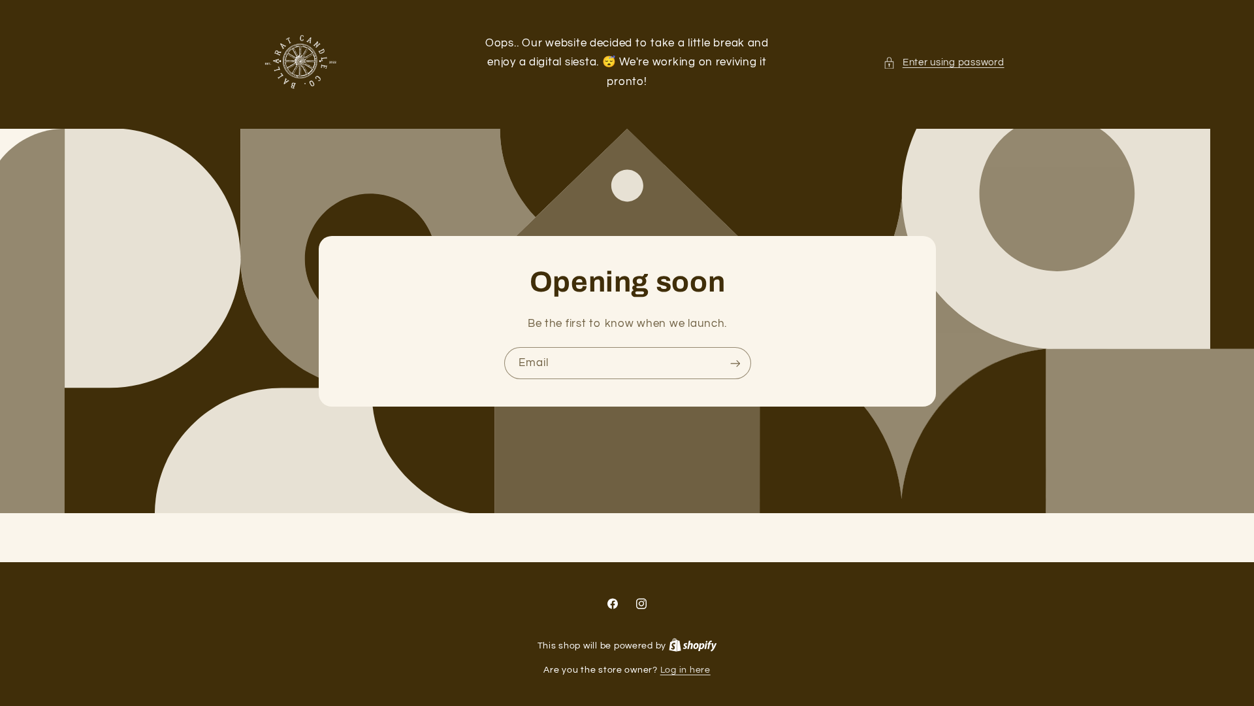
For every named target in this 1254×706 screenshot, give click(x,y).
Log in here (685, 670)
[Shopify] (693, 645)
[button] (943, 62)
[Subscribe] (735, 363)
